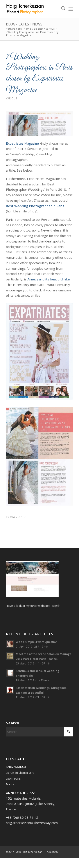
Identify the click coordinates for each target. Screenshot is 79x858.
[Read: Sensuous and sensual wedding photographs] (10, 673)
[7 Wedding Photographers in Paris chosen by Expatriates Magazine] (39, 123)
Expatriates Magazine (22, 143)
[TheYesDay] (33, 9)
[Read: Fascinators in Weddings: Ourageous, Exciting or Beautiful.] (10, 690)
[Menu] (70, 9)
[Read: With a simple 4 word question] (10, 644)
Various (11, 98)
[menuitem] (61, 9)
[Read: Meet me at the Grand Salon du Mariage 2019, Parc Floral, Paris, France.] (10, 656)
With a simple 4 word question (36, 642)
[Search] (61, 9)
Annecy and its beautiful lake (48, 279)
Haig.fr (55, 606)
